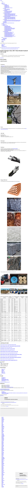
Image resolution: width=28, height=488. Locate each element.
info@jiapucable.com (7, 385)
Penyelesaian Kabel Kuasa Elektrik (9, 33)
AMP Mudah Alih (4, 392)
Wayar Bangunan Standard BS (8, 11)
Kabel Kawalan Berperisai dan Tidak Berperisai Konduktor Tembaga (13, 20)
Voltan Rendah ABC (4, 46)
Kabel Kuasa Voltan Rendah (5, 379)
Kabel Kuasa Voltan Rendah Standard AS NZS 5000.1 (11, 15)
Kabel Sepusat (5, 22)
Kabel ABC (4, 8)
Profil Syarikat (5, 24)
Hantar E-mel (1, 395)
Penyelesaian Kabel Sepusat (8, 29)
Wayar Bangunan (5, 10)
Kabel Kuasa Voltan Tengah (5, 393)
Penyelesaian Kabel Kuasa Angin (8, 36)
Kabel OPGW (4, 21)
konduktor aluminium (15, 148)
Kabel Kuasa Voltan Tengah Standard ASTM (10, 18)
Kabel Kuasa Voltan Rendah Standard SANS (10, 14)
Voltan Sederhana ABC (7, 9)
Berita (2, 37)
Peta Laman (3, 391)
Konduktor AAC (7, 5)
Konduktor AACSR (7, 6)
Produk (2, 3)
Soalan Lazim (3, 39)
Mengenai (3, 23)
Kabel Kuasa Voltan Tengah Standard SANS (10, 17)
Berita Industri (4, 38)
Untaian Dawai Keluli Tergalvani (8, 7)
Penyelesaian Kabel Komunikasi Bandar (9, 35)
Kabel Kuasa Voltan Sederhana (6, 16)
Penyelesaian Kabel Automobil (8, 32)
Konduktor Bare (5, 4)
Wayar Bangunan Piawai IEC (8, 12)
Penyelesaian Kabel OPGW (8, 30)
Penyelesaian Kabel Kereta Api (8, 34)
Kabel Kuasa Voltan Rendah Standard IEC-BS (10, 13)
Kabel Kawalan (5, 19)
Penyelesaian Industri (5, 31)
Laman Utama (3, 44)
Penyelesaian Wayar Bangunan (8, 27)
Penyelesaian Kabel (5, 25)
